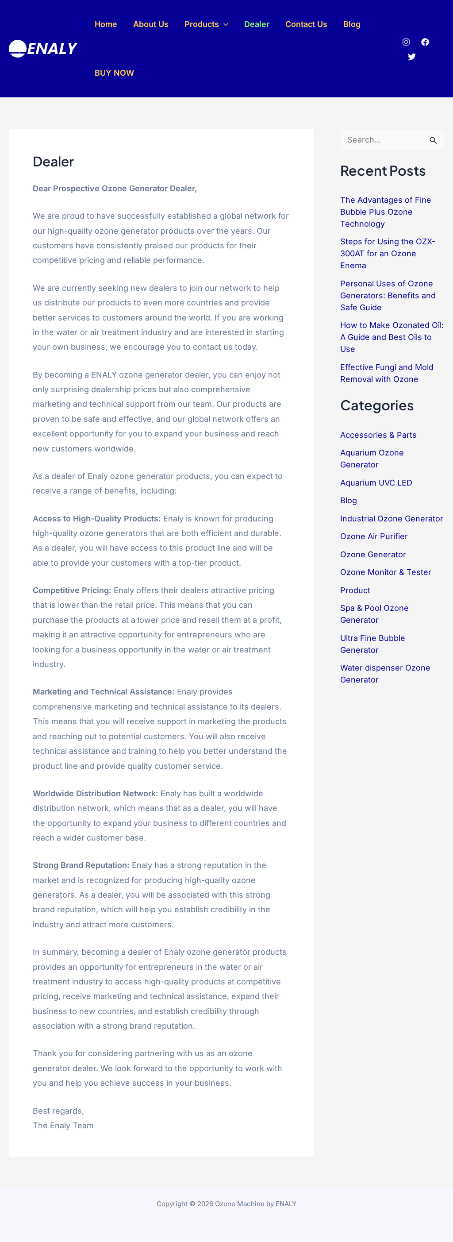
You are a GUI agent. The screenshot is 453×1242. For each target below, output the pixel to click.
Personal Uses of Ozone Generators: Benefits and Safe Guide (388, 295)
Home (106, 24)
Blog (352, 24)
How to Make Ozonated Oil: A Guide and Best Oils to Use (392, 337)
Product (355, 590)
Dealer (256, 24)
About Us (151, 24)
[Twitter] (412, 57)
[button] (223, 24)
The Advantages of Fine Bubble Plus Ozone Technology (385, 211)
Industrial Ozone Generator (391, 518)
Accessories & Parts (378, 435)
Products (201, 24)
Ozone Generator (373, 554)
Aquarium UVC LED (376, 482)
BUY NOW (114, 72)
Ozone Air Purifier (374, 536)
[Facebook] (425, 42)
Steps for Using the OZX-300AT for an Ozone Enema (387, 253)
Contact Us (306, 24)
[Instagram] (406, 42)
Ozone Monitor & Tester (385, 572)
